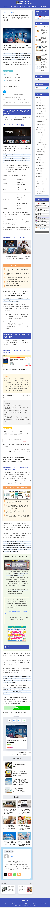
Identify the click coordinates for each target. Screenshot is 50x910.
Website (19, 876)
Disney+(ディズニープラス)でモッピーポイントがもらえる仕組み (17, 102)
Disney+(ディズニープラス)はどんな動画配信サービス (15, 94)
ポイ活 (19, 754)
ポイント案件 (28, 752)
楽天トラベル (40, 189)
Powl (11, 6)
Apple (38, 97)
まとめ (5, 104)
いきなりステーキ (40, 108)
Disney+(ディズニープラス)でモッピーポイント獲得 (14, 99)
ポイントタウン (41, 147)
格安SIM (38, 176)
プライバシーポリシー (42, 903)
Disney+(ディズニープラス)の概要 (12, 96)
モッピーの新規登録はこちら (17, 708)
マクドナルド (40, 162)
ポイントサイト (40, 130)
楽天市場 (39, 193)
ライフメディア (41, 151)
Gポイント (40, 135)
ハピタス (16, 6)
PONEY (39, 137)
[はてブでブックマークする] (19, 720)
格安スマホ (40, 183)
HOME (26, 900)
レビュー (38, 170)
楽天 (38, 186)
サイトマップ (43, 6)
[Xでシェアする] (9, 720)
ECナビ (39, 132)
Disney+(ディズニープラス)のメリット (13, 97)
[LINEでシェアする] (24, 720)
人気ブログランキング (41, 18)
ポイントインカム (41, 144)
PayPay (38, 102)
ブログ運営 (39, 127)
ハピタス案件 (40, 121)
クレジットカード (41, 111)
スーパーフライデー (42, 119)
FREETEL (40, 181)
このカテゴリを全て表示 (41, 228)
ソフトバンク (40, 116)
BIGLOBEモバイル (41, 178)
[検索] (47, 88)
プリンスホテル (40, 124)
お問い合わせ (35, 6)
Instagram (10, 876)
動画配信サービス (27, 754)
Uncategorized (40, 105)
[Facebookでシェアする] (14, 720)
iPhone (28, 6)
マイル (38, 159)
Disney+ (15, 754)
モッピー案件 (40, 168)
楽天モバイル (40, 191)
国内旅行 (38, 173)
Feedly (14, 876)
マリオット (22, 6)
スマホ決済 (39, 113)
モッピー (6, 6)
